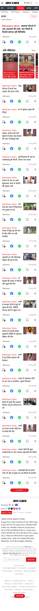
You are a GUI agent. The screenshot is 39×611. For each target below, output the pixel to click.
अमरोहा (28, 8)
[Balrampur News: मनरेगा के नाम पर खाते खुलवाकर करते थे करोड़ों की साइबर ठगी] (11, 196)
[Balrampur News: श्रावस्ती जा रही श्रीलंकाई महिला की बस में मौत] (11, 270)
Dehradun (29, 512)
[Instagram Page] (17, 508)
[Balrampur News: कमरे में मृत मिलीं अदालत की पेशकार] (11, 370)
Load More (19, 490)
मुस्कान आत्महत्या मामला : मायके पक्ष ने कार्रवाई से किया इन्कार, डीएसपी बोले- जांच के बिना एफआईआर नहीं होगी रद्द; (17, 538)
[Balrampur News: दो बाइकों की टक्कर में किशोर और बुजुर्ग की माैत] (11, 293)
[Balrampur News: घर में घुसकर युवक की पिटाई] (11, 122)
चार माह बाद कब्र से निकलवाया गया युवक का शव (12, 207)
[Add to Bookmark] (27, 42)
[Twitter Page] (12, 508)
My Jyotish (22, 568)
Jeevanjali (31, 568)
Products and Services (27, 586)
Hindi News (4, 12)
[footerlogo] (19, 501)
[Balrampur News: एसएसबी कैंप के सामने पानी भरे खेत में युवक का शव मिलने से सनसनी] (11, 483)
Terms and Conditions (9, 586)
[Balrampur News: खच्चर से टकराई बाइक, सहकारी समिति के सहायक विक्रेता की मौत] (11, 346)
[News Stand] (16, 504)
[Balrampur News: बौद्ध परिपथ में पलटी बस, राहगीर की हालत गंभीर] (11, 101)
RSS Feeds (9, 589)
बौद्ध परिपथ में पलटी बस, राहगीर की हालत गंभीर (12, 89)
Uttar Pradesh (15, 12)
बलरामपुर (20, 8)
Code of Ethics (28, 589)
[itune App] (13, 504)
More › (34, 50)
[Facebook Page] (9, 508)
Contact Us (29, 583)
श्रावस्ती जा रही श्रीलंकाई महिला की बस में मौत (11, 257)
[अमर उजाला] (12, 3)
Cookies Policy (17, 583)
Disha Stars (19, 574)
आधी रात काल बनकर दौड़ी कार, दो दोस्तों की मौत (12, 428)
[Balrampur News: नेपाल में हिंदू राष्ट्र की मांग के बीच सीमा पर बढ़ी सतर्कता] (11, 246)
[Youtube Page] (14, 508)
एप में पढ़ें (19, 596)
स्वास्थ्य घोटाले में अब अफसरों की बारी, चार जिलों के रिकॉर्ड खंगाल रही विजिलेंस (19, 29)
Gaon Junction (7, 571)
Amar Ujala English (9, 568)
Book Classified (29, 571)
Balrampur (26, 12)
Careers (30, 581)
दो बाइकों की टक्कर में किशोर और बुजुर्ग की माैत (12, 281)
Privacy (7, 583)
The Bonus (18, 571)
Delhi (14, 512)
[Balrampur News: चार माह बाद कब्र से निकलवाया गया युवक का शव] (11, 219)
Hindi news (27, 547)
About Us (8, 581)
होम (2, 8)
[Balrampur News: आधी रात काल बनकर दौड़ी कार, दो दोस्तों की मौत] (11, 441)
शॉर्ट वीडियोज (9, 50)
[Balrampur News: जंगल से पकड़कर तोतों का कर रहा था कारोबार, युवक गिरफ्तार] (11, 391)
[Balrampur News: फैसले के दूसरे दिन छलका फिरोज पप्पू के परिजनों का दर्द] (11, 417)
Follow (33, 16)
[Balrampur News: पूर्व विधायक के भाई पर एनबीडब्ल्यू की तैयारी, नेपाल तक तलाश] (11, 169)
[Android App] (10, 504)
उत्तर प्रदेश (10, 8)
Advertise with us (19, 581)
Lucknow (21, 512)
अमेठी (36, 8)
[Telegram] (19, 508)
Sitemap (18, 589)
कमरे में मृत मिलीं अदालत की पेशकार (12, 358)
